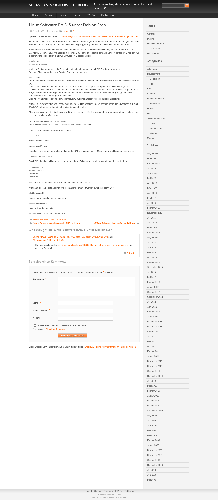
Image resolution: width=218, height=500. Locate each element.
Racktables (155, 49)
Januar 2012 (153, 317)
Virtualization (156, 128)
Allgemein (152, 69)
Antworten (131, 253)
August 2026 (153, 153)
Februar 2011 (153, 351)
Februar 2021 (153, 163)
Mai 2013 (151, 277)
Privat (150, 113)
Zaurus (150, 138)
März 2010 (152, 386)
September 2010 (155, 376)
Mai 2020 (151, 178)
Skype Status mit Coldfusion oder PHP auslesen (56, 223)
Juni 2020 (152, 173)
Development (153, 74)
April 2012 (152, 307)
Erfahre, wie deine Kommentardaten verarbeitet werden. (110, 347)
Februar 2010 (153, 391)
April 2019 (152, 193)
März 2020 (152, 188)
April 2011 (152, 346)
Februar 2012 (153, 312)
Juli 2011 (151, 336)
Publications (107, 15)
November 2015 (154, 213)
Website (36, 318)
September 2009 (155, 410)
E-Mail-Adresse (41, 310)
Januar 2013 (153, 287)
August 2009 (153, 415)
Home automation (155, 99)
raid (52, 219)
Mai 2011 (151, 341)
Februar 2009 (153, 440)
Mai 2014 (151, 252)
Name (37, 302)
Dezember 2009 (154, 401)
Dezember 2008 (154, 450)
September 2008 (155, 465)
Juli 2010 (151, 381)
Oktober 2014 (153, 233)
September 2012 (155, 297)
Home (35, 15)
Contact (49, 15)
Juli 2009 (151, 420)
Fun (149, 89)
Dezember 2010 (154, 361)
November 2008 (154, 455)
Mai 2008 (151, 480)
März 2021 (152, 158)
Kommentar (39, 279)
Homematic (155, 103)
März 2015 (152, 228)
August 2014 (153, 237)
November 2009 (154, 406)
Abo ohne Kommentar (56, 329)
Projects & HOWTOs (84, 15)
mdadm (47, 219)
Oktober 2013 (153, 262)
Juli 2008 (151, 470)
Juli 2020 (151, 168)
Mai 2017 (151, 198)
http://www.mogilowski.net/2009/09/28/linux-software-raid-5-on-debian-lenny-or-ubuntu (98, 36)
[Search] (186, 5)
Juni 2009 (152, 425)
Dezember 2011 (154, 321)
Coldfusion (155, 79)
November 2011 (154, 326)
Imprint (63, 15)
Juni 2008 (152, 475)
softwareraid (61, 219)
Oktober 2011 (153, 331)
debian (36, 219)
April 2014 (152, 257)
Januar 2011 (153, 356)
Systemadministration (157, 118)
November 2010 (154, 366)
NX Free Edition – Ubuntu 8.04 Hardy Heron (114, 223)
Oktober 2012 (153, 292)
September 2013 (155, 267)
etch (41, 219)
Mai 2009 (151, 430)
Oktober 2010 (153, 371)
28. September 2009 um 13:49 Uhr (49, 240)
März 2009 (152, 435)
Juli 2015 (151, 218)
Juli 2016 (151, 203)
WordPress (121, 497)
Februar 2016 (153, 208)
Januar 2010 (153, 396)
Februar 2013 (153, 282)
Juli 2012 (151, 302)
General (151, 94)
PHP (152, 84)
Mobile (150, 108)
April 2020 (152, 183)
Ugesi (104, 497)
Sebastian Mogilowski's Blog (58, 5)
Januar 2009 (153, 445)
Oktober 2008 (153, 460)
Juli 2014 (151, 242)
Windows (154, 133)
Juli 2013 (151, 272)
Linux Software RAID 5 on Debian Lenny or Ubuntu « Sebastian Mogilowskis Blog (70, 237)
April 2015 (152, 223)
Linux (65, 31)
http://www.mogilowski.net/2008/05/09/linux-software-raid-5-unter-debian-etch (93, 245)
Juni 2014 (152, 247)
